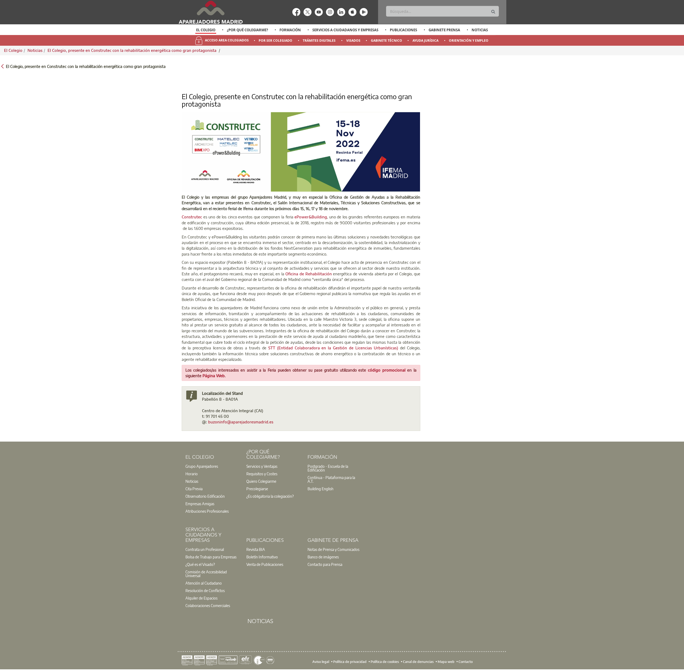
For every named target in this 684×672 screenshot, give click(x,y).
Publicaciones (403, 30)
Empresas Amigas (199, 503)
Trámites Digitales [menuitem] (319, 40)
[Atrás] (2, 66)
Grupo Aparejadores (201, 466)
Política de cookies (385, 661)
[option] (205, 30)
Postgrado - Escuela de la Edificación (328, 468)
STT (272, 347)
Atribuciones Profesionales (207, 511)
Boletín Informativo (262, 556)
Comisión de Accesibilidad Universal (206, 573)
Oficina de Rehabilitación (308, 273)
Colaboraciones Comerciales (207, 605)
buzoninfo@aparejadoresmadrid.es (240, 421)
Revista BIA (255, 549)
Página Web (214, 375)
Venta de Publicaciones (264, 564)
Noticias (480, 30)
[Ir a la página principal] (210, 12)
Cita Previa (194, 488)
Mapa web (446, 661)
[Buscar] (493, 12)
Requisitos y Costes (261, 473)
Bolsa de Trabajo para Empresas (210, 556)
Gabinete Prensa (444, 30)
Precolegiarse (257, 488)
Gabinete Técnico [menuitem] (386, 40)
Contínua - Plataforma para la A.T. (331, 479)
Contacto (465, 661)
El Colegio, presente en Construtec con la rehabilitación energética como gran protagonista (132, 50)
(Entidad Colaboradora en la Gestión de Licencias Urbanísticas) (338, 347)
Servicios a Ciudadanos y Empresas (345, 30)
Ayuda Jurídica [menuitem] (425, 40)
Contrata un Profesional (204, 549)
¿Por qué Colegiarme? (247, 30)
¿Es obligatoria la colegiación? (270, 496)
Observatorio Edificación (205, 496)
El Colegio (205, 30)
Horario (191, 473)
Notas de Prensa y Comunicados (333, 549)
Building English (320, 488)
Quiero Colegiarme (261, 481)
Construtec (192, 216)
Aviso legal (320, 661)
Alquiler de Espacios (201, 598)
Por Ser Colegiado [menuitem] (275, 40)
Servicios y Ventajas (261, 466)
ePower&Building (310, 216)
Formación (290, 30)
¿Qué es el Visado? (200, 564)
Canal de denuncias (418, 661)
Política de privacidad (350, 661)
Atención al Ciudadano (203, 583)
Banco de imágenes (323, 556)
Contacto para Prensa (325, 564)
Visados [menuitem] (353, 40)
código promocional (387, 370)
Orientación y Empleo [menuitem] (468, 40)
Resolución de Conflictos (205, 590)
